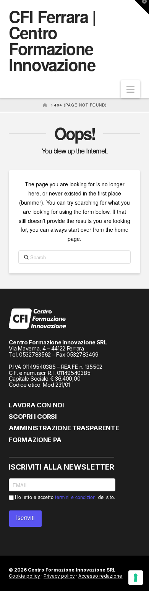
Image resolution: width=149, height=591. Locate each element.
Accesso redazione (100, 576)
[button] (130, 89)
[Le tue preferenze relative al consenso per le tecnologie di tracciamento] (135, 577)
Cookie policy (24, 576)
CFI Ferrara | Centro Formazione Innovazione (52, 40)
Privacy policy (59, 576)
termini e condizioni (76, 497)
